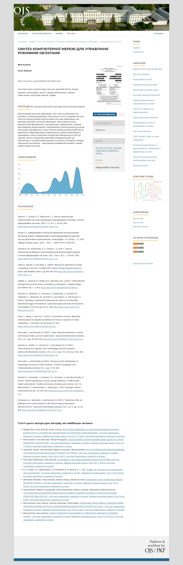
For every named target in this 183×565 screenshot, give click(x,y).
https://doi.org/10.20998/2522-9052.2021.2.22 (38, 258)
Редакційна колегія (142, 79)
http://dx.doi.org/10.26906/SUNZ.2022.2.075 (37, 371)
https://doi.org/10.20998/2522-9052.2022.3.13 (63, 339)
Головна (22, 42)
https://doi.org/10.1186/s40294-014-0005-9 (59, 287)
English (136, 47)
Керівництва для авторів (145, 84)
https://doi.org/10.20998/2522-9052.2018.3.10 (38, 226)
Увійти (162, 8)
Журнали (23, 33)
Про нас (71, 33)
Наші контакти (140, 165)
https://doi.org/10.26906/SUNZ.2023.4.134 (42, 81)
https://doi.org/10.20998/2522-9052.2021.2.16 (38, 355)
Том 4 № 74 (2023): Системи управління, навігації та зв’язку (67, 42)
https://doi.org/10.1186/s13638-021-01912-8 (37, 326)
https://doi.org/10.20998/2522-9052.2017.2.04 (42, 410)
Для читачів (138, 218)
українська (138, 51)
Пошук (159, 33)
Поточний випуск (42, 33)
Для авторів (138, 222)
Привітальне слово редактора (147, 69)
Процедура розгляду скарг (145, 90)
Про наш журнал (141, 74)
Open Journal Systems (143, 263)
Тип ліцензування (142, 131)
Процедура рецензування (145, 117)
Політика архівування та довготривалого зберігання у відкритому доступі (147, 148)
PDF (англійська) (105, 114)
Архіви (59, 33)
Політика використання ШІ (146, 95)
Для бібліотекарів (140, 226)
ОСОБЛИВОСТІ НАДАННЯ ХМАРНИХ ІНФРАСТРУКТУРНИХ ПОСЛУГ (88, 459)
